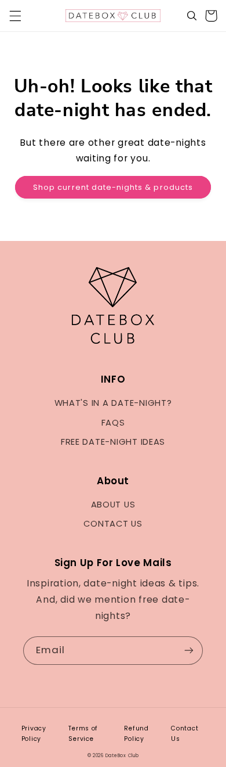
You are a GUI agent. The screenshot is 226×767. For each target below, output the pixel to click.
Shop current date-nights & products (113, 187)
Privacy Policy (33, 734)
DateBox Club (122, 755)
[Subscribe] (189, 650)
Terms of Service (83, 734)
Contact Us (112, 524)
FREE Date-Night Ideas (113, 442)
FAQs (113, 422)
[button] (15, 15)
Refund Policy (136, 734)
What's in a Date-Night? (113, 403)
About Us (113, 504)
